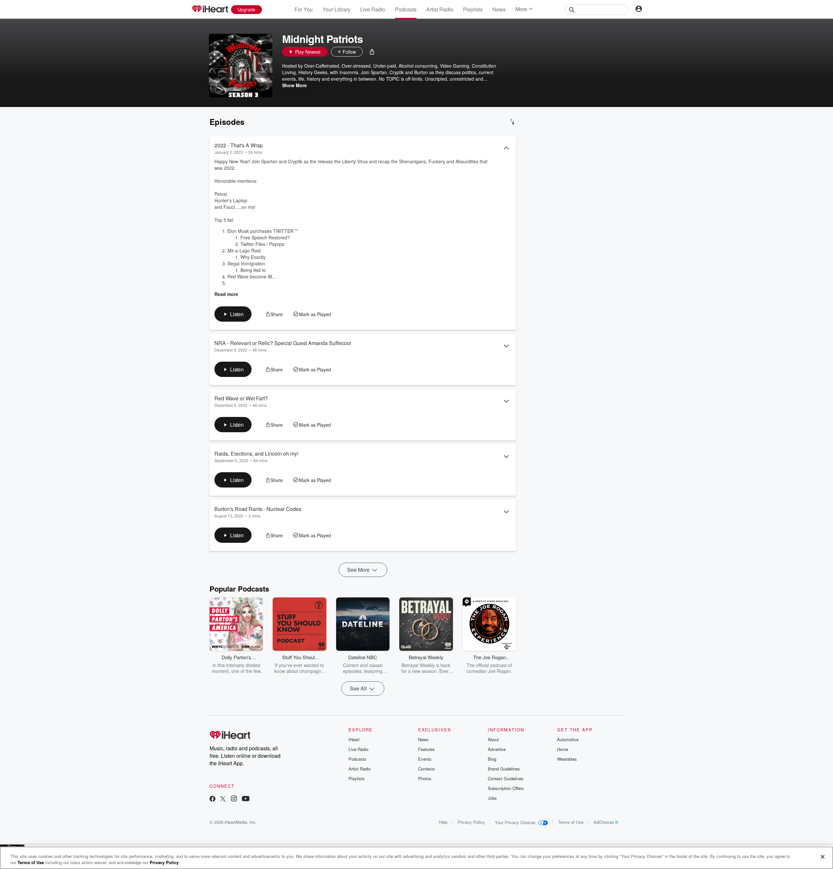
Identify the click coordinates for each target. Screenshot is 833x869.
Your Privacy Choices (515, 822)
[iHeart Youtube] (246, 799)
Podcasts (405, 9)
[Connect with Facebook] (212, 799)
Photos (424, 778)
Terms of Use (570, 822)
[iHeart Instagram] (234, 799)
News (499, 9)
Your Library (336, 9)
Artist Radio (439, 9)
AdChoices (604, 822)
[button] (372, 52)
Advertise (497, 749)
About (493, 739)
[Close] (822, 857)
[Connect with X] (222, 799)
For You (303, 9)
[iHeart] (209, 9)
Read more (226, 294)
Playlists (473, 9)
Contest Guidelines (506, 778)
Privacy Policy (471, 822)
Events (424, 759)
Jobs (492, 798)
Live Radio (372, 9)
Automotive (568, 739)
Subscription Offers (506, 788)
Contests (426, 769)
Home (562, 749)
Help (443, 822)
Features (426, 749)
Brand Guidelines (504, 769)
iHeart (354, 739)
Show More (294, 85)
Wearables (567, 759)
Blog (492, 759)
